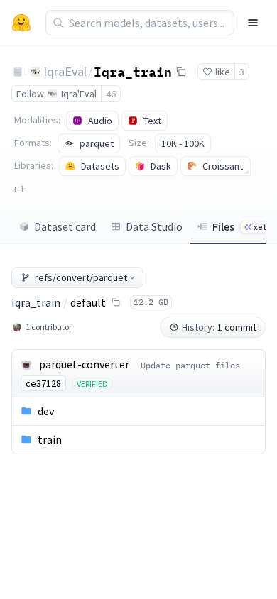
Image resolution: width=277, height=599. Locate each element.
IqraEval (65, 71)
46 (111, 93)
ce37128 (43, 383)
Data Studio (154, 226)
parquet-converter (84, 364)
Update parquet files (190, 365)
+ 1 (19, 188)
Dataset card (65, 226)
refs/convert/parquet (81, 277)
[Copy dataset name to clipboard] (181, 72)
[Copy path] (116, 302)
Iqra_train (133, 71)
